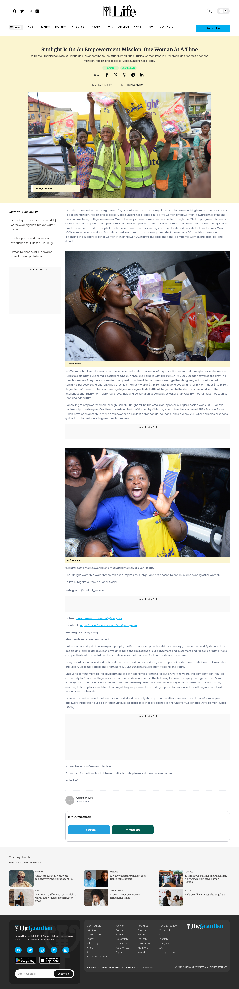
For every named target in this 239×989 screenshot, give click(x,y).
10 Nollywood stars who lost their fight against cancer (128, 877)
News (30, 27)
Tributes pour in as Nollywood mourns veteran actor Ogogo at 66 (54, 877)
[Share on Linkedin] (142, 75)
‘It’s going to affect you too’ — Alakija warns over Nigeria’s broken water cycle (34, 224)
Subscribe (213, 28)
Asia (89, 952)
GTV (151, 27)
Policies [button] (129, 967)
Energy (90, 939)
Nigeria (120, 952)
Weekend (164, 930)
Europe (120, 930)
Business (78, 27)
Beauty (120, 934)
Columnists (122, 947)
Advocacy (92, 943)
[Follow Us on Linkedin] (37, 11)
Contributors (94, 925)
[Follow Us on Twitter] (22, 11)
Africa (90, 947)
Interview (164, 934)
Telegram (90, 829)
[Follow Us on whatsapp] (65, 950)
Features (39, 871)
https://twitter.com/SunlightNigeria (99, 618)
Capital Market (95, 934)
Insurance (144, 943)
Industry (142, 939)
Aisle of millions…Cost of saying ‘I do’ (205, 894)
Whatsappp (133, 829)
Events (110, 68)
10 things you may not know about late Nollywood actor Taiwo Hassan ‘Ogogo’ (206, 878)
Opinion (123, 27)
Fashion (142, 930)
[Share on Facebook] (107, 75)
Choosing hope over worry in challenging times (125, 896)
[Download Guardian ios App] (49, 960)
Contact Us (147, 967)
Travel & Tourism (168, 925)
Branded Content (97, 956)
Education (122, 939)
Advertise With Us (111, 967)
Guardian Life (128, 68)
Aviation (91, 930)
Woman (165, 27)
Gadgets (164, 943)
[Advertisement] (35, 291)
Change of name (169, 952)
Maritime (143, 947)
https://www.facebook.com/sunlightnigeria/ (108, 625)
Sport (96, 27)
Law (161, 947)
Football (142, 934)
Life (108, 27)
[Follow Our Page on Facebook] (15, 11)
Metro (45, 27)
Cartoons (121, 943)
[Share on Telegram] (133, 75)
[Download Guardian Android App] (25, 960)
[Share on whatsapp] (124, 75)
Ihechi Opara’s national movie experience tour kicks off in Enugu (32, 241)
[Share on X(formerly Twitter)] (116, 75)
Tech (137, 27)
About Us (91, 967)
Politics (61, 27)
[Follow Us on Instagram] (29, 11)
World (141, 952)
